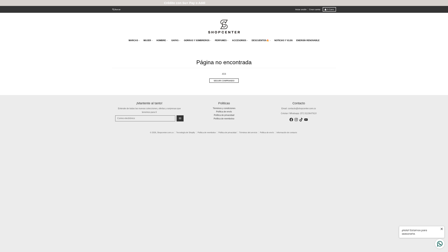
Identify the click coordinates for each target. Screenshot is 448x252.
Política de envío (267, 132)
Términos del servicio (248, 132)
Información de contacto (286, 132)
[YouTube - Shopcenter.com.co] (306, 119)
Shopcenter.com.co (165, 132)
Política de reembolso (207, 132)
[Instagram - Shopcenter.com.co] (296, 119)
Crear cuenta (314, 9)
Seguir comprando (224, 81)
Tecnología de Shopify (185, 132)
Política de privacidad (227, 132)
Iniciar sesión (300, 9)
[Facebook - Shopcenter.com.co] (291, 119)
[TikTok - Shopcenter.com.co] (301, 119)
